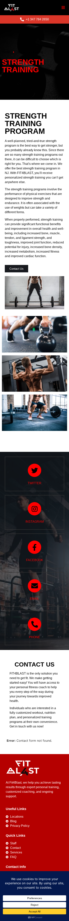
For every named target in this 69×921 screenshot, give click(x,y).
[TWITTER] (34, 470)
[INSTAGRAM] (34, 508)
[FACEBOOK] (34, 547)
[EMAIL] (34, 585)
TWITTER (34, 483)
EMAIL (34, 598)
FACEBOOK (34, 560)
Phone (34, 637)
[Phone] (34, 624)
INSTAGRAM (34, 521)
